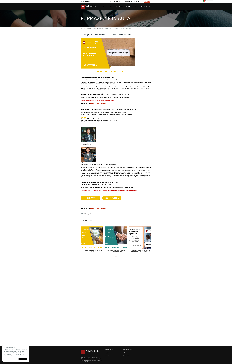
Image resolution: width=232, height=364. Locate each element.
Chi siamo (107, 352)
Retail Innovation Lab (143, 6)
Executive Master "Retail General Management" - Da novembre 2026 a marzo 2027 (140, 251)
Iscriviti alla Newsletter (127, 1)
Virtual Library (137, 1)
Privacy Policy (126, 355)
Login (110, 1)
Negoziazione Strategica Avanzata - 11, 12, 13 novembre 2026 (116, 251)
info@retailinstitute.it (87, 1)
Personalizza (7, 358)
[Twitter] (88, 214)
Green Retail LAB (129, 6)
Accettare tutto (23, 358)
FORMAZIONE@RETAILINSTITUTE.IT (99, 103)
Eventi (116, 6)
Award (136, 6)
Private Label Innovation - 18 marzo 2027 (92, 251)
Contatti (107, 355)
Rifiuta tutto (15, 358)
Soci (84, 182)
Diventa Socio (116, 1)
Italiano (206, 0)
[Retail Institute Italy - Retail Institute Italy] (90, 7)
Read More (92, 237)
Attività (106, 354)
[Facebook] (85, 214)
